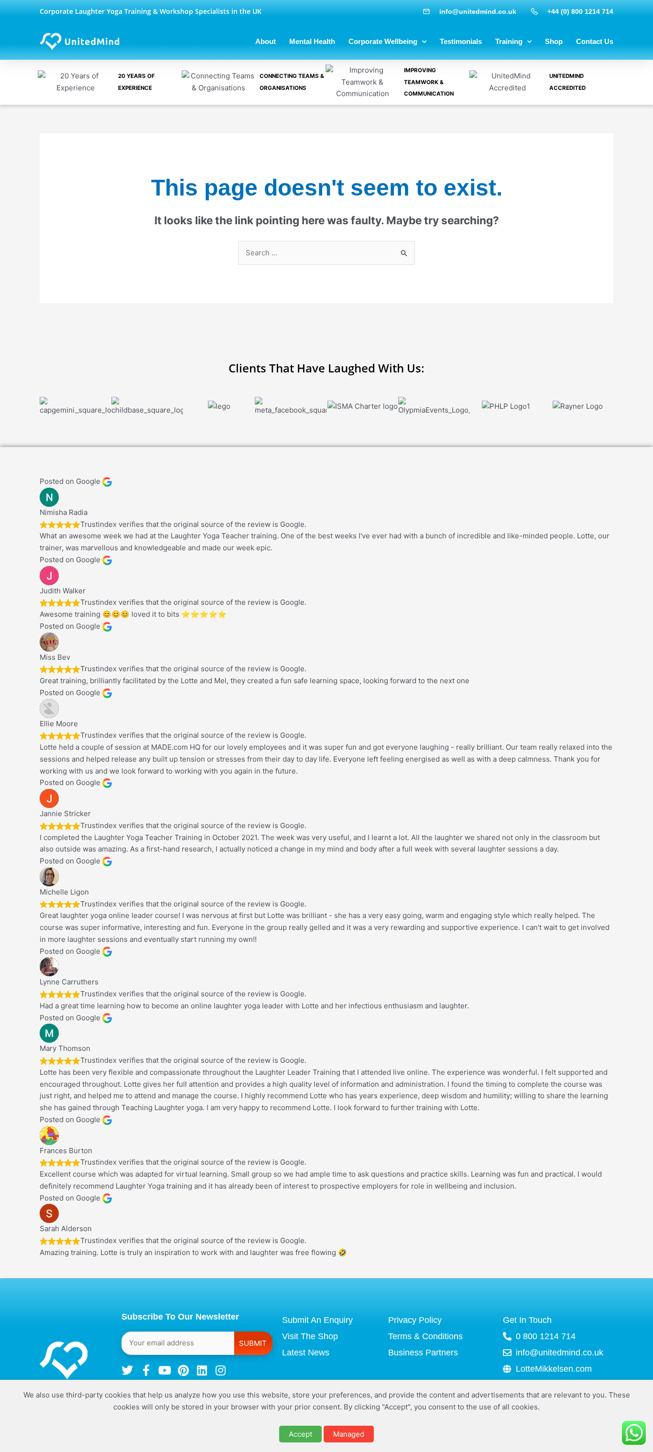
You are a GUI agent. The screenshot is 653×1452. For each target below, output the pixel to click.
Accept (300, 1434)
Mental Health (312, 41)
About (265, 41)
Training (508, 41)
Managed (348, 1434)
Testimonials (461, 41)
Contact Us (594, 41)
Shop (554, 41)
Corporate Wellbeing (382, 41)
